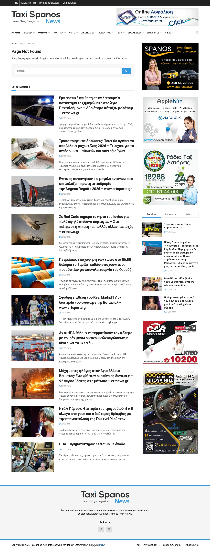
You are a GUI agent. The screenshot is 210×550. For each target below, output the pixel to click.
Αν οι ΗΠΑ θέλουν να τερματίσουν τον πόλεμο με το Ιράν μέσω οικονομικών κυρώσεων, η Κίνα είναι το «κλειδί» (95, 338)
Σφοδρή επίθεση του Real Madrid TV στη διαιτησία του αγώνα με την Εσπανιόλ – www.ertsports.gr (91, 302)
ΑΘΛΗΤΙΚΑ (105, 32)
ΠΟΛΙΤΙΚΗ (58, 32)
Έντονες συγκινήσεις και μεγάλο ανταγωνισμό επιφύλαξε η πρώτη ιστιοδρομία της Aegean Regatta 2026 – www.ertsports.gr (96, 184)
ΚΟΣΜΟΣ (42, 32)
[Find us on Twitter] (109, 529)
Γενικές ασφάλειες (49, 2)
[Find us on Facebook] (101, 529)
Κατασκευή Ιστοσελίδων (75, 545)
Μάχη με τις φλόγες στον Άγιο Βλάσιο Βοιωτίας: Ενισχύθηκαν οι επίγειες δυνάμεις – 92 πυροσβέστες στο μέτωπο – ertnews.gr (96, 376)
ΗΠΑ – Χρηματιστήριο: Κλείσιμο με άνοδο (92, 444)
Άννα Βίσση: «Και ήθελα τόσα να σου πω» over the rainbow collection (179, 282)
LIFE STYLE (153, 32)
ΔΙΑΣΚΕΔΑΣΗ (135, 32)
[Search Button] (197, 33)
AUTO (72, 32)
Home (14, 43)
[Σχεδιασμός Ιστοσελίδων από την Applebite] (97, 545)
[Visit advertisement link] (157, 17)
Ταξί (15, 2)
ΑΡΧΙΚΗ (15, 32)
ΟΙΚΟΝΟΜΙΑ (87, 32)
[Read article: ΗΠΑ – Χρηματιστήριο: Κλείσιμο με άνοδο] (32, 457)
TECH (119, 32)
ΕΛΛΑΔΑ (27, 32)
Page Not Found (27, 43)
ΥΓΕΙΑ (168, 32)
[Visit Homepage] (35, 17)
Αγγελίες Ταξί (28, 2)
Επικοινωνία (69, 2)
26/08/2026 (66, 118)
